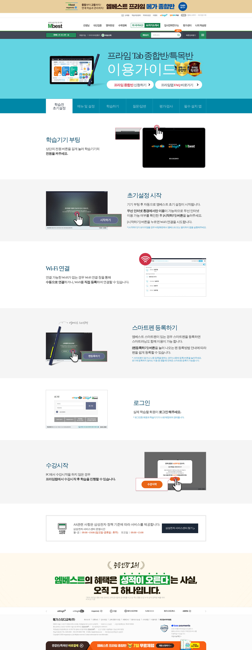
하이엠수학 (202, 15)
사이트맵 (145, 619)
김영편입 (187, 611)
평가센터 (187, 25)
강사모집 (104, 619)
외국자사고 (138, 25)
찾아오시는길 (135, 619)
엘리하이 (61, 611)
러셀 (113, 611)
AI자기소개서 (152, 25)
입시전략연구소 (171, 25)
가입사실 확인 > (176, 636)
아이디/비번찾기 (94, 35)
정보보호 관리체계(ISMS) (164, 629)
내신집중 (97, 25)
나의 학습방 (200, 25)
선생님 (86, 25)
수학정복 (122, 25)
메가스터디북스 (170, 611)
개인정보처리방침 (165, 619)
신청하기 (130, 85)
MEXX (152, 611)
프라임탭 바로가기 (177, 85)
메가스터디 (97, 611)
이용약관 (154, 619)
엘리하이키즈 (79, 611)
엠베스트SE (191, 15)
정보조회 (85, 627)
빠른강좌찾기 (191, 35)
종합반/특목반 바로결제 (68, 644)
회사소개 (87, 619)
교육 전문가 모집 (114, 619)
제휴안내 (126, 619)
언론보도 (95, 619)
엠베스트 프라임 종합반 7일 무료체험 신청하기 (148, 644)
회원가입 (82, 35)
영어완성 (110, 25)
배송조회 (108, 35)
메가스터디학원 (130, 611)
